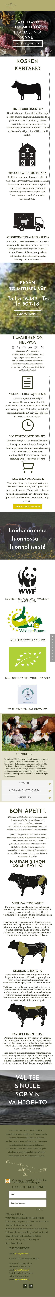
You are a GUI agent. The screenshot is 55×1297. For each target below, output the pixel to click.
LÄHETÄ (39, 1209)
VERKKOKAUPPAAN (27, 507)
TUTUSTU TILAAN (27, 43)
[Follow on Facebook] (25, 1286)
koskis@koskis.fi (21, 1254)
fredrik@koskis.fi (22, 1280)
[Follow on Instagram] (31, 1286)
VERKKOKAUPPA (27, 313)
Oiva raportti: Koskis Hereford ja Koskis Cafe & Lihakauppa (29, 1181)
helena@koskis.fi (22, 1270)
